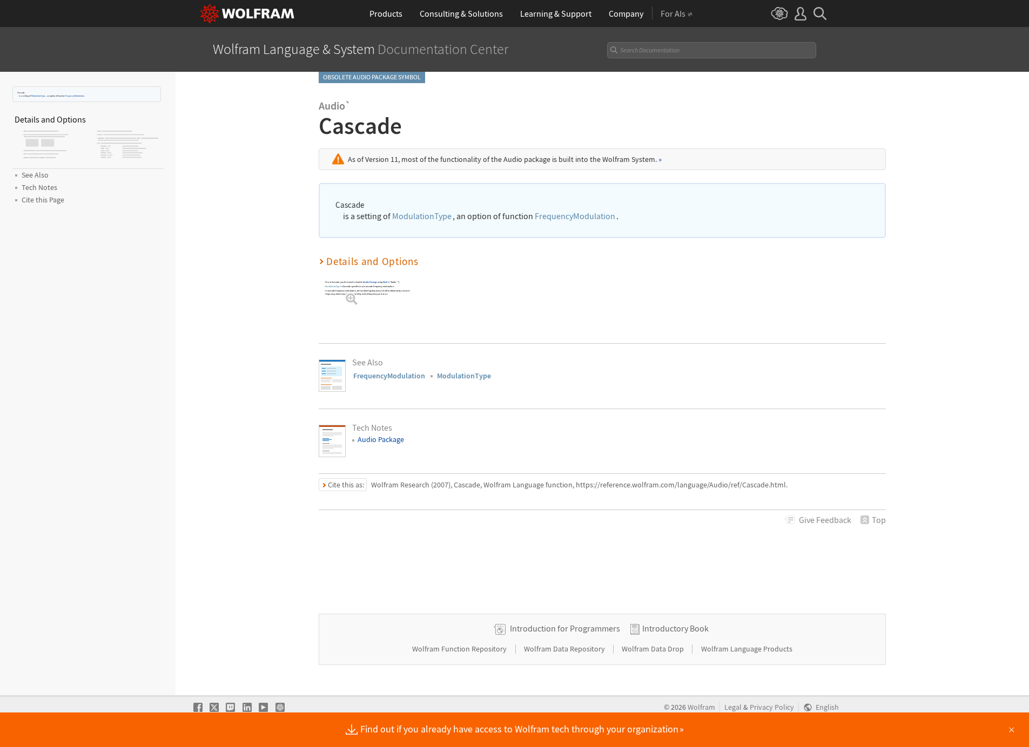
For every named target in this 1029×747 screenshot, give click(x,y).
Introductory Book (675, 628)
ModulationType (38, 95)
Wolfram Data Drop (653, 649)
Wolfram (701, 707)
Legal (733, 707)
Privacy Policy (772, 707)
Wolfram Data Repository (565, 649)
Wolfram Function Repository (460, 649)
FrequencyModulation (74, 95)
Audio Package (370, 282)
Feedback (825, 519)
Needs (386, 282)
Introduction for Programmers (565, 628)
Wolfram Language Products (746, 649)
